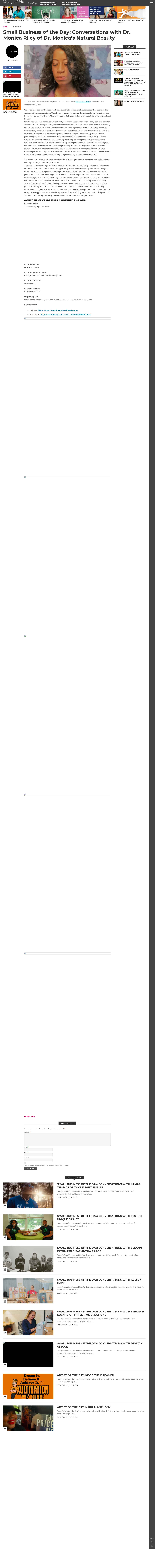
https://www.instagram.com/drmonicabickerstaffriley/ (66, 314)
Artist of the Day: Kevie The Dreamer (85, 1375)
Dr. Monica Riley (83, 102)
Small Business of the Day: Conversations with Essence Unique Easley (100, 1217)
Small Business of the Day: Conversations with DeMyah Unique (100, 1345)
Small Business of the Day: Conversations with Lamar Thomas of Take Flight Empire (99, 1186)
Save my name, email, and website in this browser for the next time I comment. (46, 1165)
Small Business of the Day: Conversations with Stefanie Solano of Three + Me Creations (100, 1313)
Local (5, 27)
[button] (152, 3)
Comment (27, 1132)
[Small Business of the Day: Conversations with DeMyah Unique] (28, 1343)
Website (26, 1158)
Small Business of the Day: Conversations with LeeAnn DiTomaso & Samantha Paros (99, 1249)
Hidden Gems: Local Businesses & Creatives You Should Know (71, 4)
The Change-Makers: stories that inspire (48, 3)
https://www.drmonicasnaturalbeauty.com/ (58, 310)
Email (26, 1152)
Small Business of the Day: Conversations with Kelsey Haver (99, 1281)
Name (26, 1147)
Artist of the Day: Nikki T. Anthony (84, 1407)
